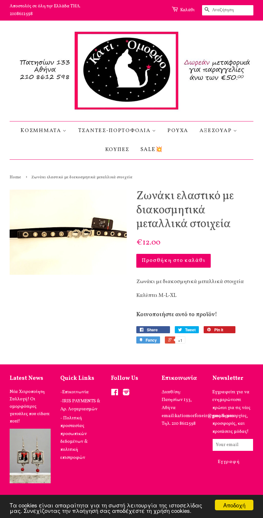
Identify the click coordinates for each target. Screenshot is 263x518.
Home (15, 177)
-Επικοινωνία (74, 392)
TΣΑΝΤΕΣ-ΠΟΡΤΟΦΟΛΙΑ (115, 130)
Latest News (26, 378)
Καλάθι (187, 10)
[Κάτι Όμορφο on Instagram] (126, 393)
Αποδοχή (234, 505)
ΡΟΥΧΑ (177, 130)
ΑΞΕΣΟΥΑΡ (216, 130)
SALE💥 (151, 149)
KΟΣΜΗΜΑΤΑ (42, 130)
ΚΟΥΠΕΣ (117, 149)
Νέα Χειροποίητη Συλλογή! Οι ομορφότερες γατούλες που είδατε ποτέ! (30, 406)
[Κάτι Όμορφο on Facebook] (114, 393)
